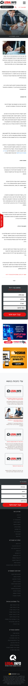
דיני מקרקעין (17, 553)
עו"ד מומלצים (17, 529)
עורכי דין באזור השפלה (14, 612)
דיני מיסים (18, 550)
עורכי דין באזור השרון (14, 607)
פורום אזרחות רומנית (15, 574)
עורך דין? (7, 7)
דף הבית (20, 13)
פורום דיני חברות (16, 591)
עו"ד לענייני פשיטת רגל (14, 638)
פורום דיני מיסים (17, 576)
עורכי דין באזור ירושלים (14, 614)
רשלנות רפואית (17, 562)
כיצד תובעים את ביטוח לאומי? (15, 15)
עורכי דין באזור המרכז (14, 609)
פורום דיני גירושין (16, 581)
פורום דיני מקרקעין (16, 579)
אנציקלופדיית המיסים (14, 645)
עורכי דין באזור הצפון (14, 605)
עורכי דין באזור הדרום (14, 617)
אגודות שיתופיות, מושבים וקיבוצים (13, 565)
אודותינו (18, 517)
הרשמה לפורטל (17, 522)
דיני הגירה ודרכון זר (16, 546)
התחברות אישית (17, 524)
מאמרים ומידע (11, 13)
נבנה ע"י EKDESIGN (16, 674)
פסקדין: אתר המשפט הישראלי (12, 647)
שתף (14, 280)
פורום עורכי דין (17, 531)
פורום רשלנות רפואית (15, 583)
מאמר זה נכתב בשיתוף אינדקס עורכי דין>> (16, 274)
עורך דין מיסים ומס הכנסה (13, 640)
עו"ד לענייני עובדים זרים (14, 621)
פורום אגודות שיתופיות (15, 588)
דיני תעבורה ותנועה (16, 560)
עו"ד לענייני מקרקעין (15, 635)
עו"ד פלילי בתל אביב (14, 642)
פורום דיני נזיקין (17, 586)
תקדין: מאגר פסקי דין (14, 650)
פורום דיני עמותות (16, 593)
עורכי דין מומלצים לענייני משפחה (12, 619)
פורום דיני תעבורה (16, 595)
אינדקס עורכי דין (16, 519)
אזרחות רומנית (16, 633)
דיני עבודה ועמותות (16, 558)
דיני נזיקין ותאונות (16, 555)
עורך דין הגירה (16, 624)
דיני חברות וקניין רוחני (15, 548)
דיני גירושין (18, 543)
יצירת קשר (18, 536)
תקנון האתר (17, 534)
